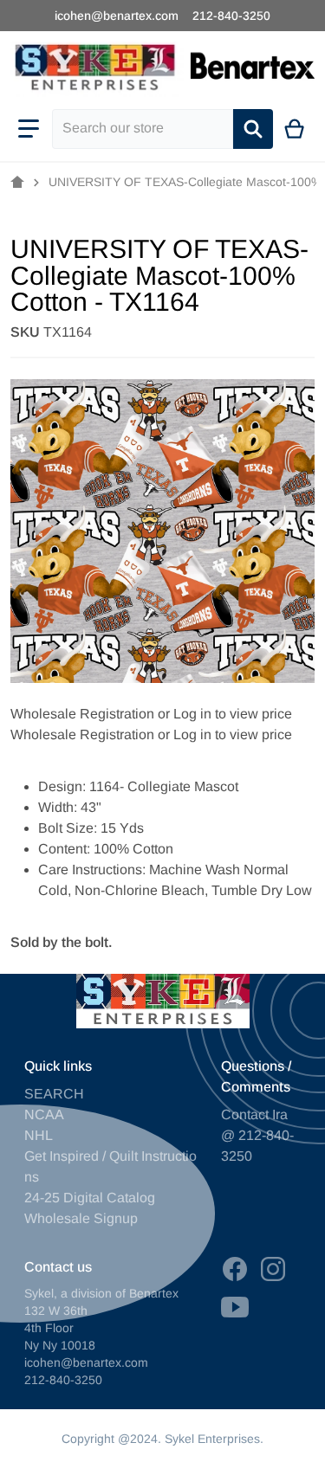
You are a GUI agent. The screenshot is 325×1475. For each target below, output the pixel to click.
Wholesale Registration (82, 713)
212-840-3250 (231, 16)
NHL (38, 1135)
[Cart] (295, 129)
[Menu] (28, 129)
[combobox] (142, 129)
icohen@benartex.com (117, 16)
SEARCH (54, 1093)
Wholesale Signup (81, 1218)
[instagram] (273, 1269)
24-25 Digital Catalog (89, 1197)
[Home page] (17, 183)
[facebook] (235, 1269)
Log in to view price (232, 713)
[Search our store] (253, 129)
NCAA (44, 1114)
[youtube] (235, 1307)
